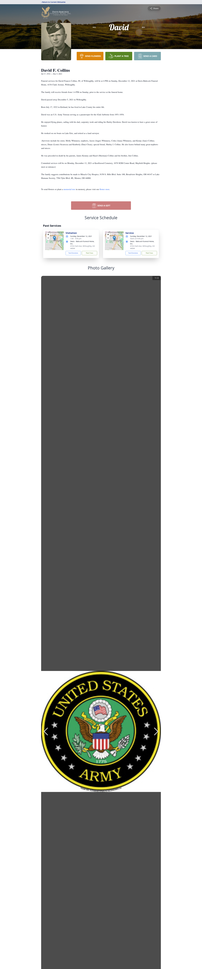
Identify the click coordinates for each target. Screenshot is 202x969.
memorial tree (69, 189)
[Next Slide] (156, 731)
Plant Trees (89, 253)
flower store (104, 189)
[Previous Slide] (45, 731)
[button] (54, 238)
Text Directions (73, 253)
